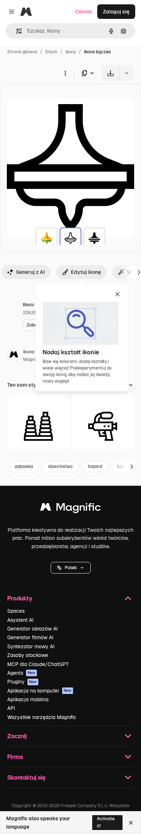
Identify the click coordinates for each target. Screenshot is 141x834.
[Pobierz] (110, 73)
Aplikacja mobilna (27, 699)
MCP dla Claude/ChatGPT (38, 664)
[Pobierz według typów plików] (88, 73)
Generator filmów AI (30, 637)
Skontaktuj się (26, 777)
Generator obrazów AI (32, 628)
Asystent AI (20, 620)
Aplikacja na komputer (39, 690)
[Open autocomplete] (16, 31)
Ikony (70, 52)
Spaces (16, 611)
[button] (71, 568)
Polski (71, 568)
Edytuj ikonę (86, 272)
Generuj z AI (30, 272)
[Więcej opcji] (65, 73)
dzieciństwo (60, 466)
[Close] (131, 822)
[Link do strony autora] (13, 355)
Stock (51, 52)
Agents (21, 673)
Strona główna (22, 52)
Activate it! (106, 822)
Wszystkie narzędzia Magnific (41, 717)
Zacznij (17, 736)
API (11, 708)
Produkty (19, 598)
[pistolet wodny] (103, 426)
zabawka (24, 466)
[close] (118, 294)
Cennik (83, 11)
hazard (95, 466)
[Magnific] (70, 508)
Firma (15, 756)
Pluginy (22, 681)
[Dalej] (131, 467)
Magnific (31, 359)
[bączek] (46, 238)
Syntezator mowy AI (31, 646)
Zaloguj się (116, 11)
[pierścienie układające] (38, 426)
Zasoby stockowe (27, 655)
